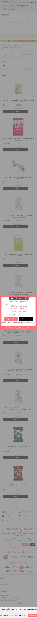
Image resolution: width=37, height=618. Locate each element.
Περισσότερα (21, 615)
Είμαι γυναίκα (11, 319)
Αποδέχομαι (32, 615)
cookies (21, 610)
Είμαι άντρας (26, 319)
